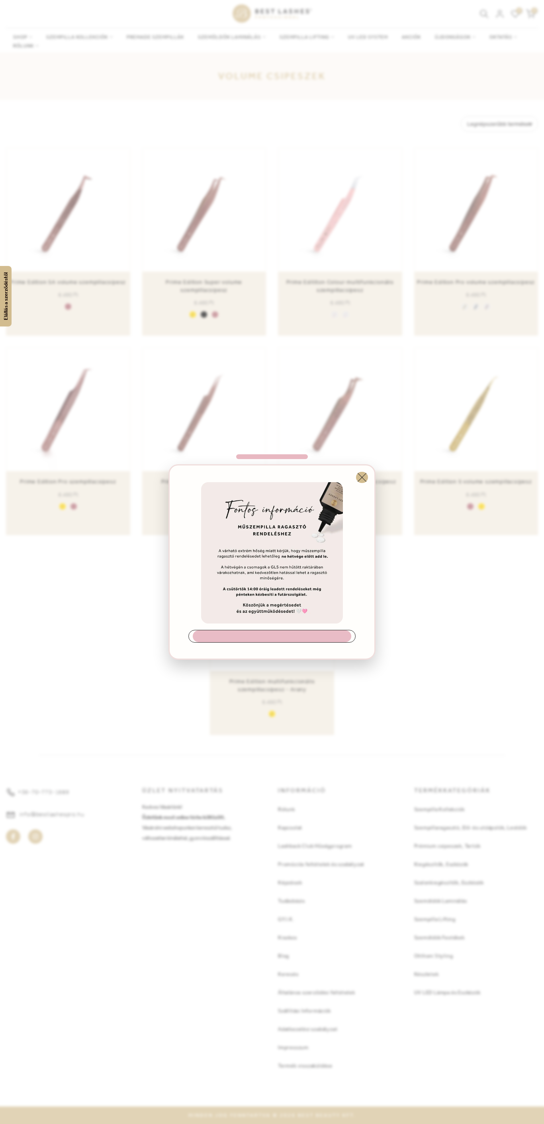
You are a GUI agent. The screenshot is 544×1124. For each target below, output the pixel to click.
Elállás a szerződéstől (5, 296)
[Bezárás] (362, 477)
